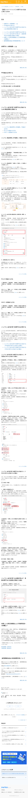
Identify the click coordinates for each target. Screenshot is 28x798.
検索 (16, 2)
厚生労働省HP (7, 665)
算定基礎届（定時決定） (6, 646)
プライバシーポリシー (18, 789)
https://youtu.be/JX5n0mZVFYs (13, 674)
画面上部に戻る (23, 67)
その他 (22, 6)
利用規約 (3, 789)
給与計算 (17, 6)
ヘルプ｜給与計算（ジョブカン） (7, 6)
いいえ (18, 706)
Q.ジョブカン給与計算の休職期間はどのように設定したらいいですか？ (13, 736)
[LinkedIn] (5, 696)
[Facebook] (1, 696)
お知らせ (19, 2)
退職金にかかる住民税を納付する (9, 777)
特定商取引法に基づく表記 (19, 792)
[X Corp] (3, 696)
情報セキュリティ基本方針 (6, 792)
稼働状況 (21, 2)
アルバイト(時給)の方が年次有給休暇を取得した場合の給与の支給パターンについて (13, 732)
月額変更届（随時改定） (6, 648)
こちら (13, 159)
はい (10, 706)
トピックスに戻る (23, 274)
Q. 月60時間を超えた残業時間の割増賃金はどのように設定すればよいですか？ (13, 740)
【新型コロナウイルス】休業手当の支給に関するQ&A (13, 773)
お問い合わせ (25, 2)
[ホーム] (6, 2)
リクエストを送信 (20, 714)
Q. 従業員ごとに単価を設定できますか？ (10, 727)
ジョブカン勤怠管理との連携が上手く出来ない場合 (12, 744)
